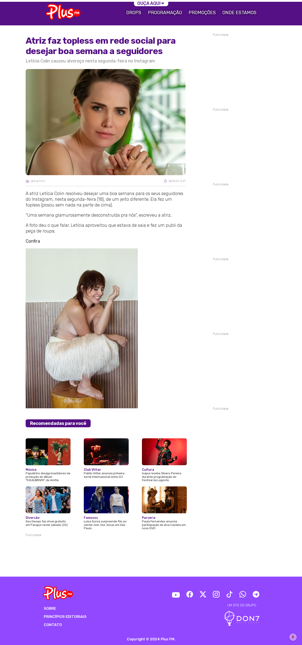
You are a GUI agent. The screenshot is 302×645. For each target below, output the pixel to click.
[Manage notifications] (292, 637)
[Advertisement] (106, 550)
